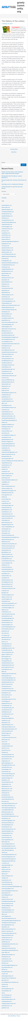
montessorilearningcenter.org (9, 933)
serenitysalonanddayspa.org (9, 222)
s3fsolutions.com (6, 348)
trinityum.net (5, 897)
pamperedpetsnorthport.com (9, 407)
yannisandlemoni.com (7, 399)
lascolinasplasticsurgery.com (9, 848)
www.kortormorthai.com (8, 822)
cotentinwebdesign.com (8, 324)
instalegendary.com (7, 260)
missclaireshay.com (7, 205)
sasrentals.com (5, 433)
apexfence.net (5, 1007)
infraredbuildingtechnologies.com (10, 337)
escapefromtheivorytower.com (9, 352)
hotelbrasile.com (6, 311)
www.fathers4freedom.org (8, 805)
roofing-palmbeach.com (8, 358)
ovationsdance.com (7, 465)
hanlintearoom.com (6, 958)
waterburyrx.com (6, 720)
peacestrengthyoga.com (8, 814)
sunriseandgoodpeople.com (8, 677)
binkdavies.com (5, 565)
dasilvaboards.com (6, 550)
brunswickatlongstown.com (8, 626)
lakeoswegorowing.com (7, 976)
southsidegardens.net (7, 895)
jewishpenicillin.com (7, 456)
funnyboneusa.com (6, 686)
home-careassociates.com (8, 486)
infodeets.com (5, 218)
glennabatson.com (6, 552)
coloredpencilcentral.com (8, 365)
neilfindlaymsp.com (6, 712)
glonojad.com (5, 592)
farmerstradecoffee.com (8, 775)
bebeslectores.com (6, 330)
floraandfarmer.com (7, 345)
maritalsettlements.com (7, 663)
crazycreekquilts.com (7, 563)
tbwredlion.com (5, 927)
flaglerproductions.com (7, 556)
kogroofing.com (5, 290)
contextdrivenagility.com (8, 607)
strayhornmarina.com (7, 554)
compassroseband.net (7, 746)
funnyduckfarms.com (7, 961)
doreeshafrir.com (6, 601)
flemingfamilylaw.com (7, 971)
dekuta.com (5, 873)
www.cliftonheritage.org (8, 850)
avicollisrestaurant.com (7, 714)
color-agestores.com (7, 494)
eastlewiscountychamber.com (9, 543)
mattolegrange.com (6, 646)
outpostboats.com (6, 503)
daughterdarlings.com (7, 216)
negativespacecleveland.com (9, 673)
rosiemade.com (5, 409)
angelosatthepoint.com (7, 724)
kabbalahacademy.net (7, 426)
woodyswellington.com (7, 905)
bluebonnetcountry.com (8, 277)
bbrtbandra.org (5, 275)
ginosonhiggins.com (7, 658)
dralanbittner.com (6, 397)
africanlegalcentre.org (7, 582)
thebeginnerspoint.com (7, 524)
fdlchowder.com (6, 841)
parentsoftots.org (6, 771)
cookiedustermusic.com (8, 688)
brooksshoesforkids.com (8, 754)
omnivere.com (5, 230)
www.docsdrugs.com (7, 837)
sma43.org (4, 852)
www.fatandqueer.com (7, 824)
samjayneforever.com (7, 937)
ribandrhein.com (6, 467)
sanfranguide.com (6, 528)
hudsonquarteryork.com (8, 912)
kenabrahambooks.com (7, 569)
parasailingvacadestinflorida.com (10, 950)
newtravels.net (5, 245)
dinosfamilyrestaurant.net (8, 335)
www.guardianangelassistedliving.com (11, 920)
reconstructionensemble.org (9, 690)
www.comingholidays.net (8, 526)
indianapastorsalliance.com (8, 726)
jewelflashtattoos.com (7, 271)
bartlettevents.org (6, 316)
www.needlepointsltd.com (8, 843)
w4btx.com (4, 422)
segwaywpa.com (6, 761)
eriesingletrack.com (6, 405)
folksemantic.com (6, 386)
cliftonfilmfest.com (6, 367)
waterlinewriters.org (7, 767)
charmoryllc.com (6, 531)
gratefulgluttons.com (7, 509)
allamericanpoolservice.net (8, 454)
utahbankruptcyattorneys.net (9, 375)
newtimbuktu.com (6, 235)
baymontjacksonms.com (8, 667)
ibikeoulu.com (5, 609)
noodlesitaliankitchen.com (8, 264)
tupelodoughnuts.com (7, 411)
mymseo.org (5, 984)
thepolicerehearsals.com (8, 539)
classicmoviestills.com (7, 518)
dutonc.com (5, 641)
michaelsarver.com (6, 437)
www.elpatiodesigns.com (8, 910)
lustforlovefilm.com (6, 575)
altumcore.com (5, 748)
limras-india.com (6, 207)
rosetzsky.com (5, 590)
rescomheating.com (7, 995)
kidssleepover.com (6, 243)
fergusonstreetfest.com (7, 935)
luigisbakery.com (6, 867)
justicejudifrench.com (7, 616)
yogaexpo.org (5, 484)
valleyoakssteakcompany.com (9, 729)
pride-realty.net (5, 952)
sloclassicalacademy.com (8, 548)
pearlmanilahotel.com (7, 282)
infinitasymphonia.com (7, 580)
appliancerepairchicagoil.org (9, 256)
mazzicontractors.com (7, 899)
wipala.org (4, 497)
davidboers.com (6, 780)
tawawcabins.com (6, 384)
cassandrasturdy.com (7, 514)
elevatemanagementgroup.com (9, 965)
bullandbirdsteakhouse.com (8, 846)
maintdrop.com (5, 284)
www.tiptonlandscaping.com (9, 858)
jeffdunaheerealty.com (7, 812)
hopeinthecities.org (6, 507)
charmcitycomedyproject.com (9, 603)
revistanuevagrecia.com (8, 594)
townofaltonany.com (7, 669)
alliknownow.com (6, 541)
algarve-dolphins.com (7, 654)
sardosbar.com (5, 388)
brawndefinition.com (7, 558)
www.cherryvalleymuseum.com (9, 322)
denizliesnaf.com (6, 735)
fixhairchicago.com (6, 733)
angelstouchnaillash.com (8, 424)
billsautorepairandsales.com (9, 929)
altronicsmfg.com (6, 237)
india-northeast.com (7, 356)
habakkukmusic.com (7, 790)
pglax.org (4, 671)
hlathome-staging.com (7, 441)
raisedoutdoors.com (7, 371)
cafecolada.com (6, 520)
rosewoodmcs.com (6, 880)
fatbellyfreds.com (6, 907)
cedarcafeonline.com (7, 224)
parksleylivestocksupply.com (9, 490)
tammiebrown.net (6, 639)
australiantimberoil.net (7, 333)
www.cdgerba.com (6, 916)
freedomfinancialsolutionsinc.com (10, 816)
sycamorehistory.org (7, 882)
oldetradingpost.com (7, 326)
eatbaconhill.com (6, 239)
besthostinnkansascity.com (8, 999)
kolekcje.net (5, 469)
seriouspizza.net (6, 743)
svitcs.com (4, 741)
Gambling (4, 23)
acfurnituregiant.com (7, 226)
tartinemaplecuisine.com (8, 628)
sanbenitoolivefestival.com (8, 516)
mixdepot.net (5, 878)
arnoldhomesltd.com (7, 362)
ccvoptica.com (5, 863)
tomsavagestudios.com (7, 458)
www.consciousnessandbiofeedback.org (12, 886)
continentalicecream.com (8, 560)
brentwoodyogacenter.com (8, 856)
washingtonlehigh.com (7, 865)
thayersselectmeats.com (8, 756)
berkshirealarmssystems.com (9, 392)
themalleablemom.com (7, 620)
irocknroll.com (5, 377)
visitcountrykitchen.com (8, 652)
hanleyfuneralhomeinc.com (8, 416)
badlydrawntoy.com (7, 786)
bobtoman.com (5, 286)
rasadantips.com (6, 233)
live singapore (16, 27)
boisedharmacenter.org (7, 492)
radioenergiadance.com (7, 294)
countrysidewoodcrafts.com (9, 254)
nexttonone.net (5, 792)
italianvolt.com (5, 390)
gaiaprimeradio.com (7, 637)
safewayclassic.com (7, 252)
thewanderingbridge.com (8, 618)
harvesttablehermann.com (8, 339)
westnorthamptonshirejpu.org (9, 309)
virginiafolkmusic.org (7, 462)
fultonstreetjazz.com (7, 313)
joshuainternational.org (7, 797)
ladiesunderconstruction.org (9, 328)
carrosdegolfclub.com (7, 341)
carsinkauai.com (6, 946)
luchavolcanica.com (7, 694)
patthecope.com (6, 739)
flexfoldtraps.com (6, 818)
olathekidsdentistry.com (8, 414)
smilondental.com (6, 428)
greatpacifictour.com (7, 703)
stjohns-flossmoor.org (7, 684)
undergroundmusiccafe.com (9, 1003)
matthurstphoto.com (7, 939)
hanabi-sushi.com (6, 869)
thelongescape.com (7, 643)
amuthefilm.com (6, 573)
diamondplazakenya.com (8, 924)
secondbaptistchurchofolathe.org (10, 982)
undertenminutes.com (7, 228)
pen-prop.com (5, 801)
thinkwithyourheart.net (7, 373)
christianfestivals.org (7, 650)
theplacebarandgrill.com (8, 718)
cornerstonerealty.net (7, 884)
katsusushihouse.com (7, 584)
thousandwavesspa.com (8, 707)
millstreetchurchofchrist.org (8, 948)
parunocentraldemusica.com (9, 918)
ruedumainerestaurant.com (8, 588)
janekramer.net (5, 631)
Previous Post (13, 149)
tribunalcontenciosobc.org (8, 546)
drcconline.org (5, 716)
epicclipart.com (5, 279)
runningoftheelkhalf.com (8, 809)
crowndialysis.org (6, 450)
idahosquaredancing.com (8, 382)
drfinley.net (4, 969)
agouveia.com (5, 980)
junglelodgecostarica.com (8, 648)
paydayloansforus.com (7, 247)
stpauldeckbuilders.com (7, 831)
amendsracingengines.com (8, 820)
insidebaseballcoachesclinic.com (10, 944)
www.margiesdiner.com (7, 839)
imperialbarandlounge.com (8, 369)
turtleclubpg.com (6, 701)
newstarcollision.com (7, 431)
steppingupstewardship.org (8, 861)
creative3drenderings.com (8, 773)
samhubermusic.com (7, 1005)
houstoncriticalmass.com (8, 535)
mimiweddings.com (6, 997)
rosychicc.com (5, 501)
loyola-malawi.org (6, 499)
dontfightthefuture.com (7, 360)
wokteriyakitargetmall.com (8, 443)
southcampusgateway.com (8, 301)
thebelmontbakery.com (7, 250)
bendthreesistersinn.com (8, 682)
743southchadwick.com (8, 354)
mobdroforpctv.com (7, 511)
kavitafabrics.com (6, 692)
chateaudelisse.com (7, 303)
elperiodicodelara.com (7, 209)
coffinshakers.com (6, 611)
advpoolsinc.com (6, 722)
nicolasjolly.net (5, 577)
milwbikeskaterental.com (8, 665)
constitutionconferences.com (9, 737)
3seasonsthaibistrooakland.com (10, 479)
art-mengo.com (5, 635)
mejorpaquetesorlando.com (8, 418)
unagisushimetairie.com (7, 269)
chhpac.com (5, 986)
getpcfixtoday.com (6, 273)
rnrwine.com (5, 973)
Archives (4, 191)
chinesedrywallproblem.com (9, 680)
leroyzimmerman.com (7, 967)
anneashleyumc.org (7, 826)
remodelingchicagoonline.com (9, 854)
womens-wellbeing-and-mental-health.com (12, 460)
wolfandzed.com (6, 871)
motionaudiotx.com (6, 990)
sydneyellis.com (6, 448)
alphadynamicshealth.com (8, 954)
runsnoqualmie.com (6, 835)
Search (3, 162)
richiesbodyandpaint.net (8, 211)
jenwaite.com (5, 963)
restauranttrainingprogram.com (9, 452)
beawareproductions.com (8, 605)
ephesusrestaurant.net (7, 903)
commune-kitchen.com (7, 571)
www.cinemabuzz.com (7, 875)
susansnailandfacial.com (8, 799)
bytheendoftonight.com (7, 505)
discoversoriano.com (7, 522)
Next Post (14, 152)
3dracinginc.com (6, 533)
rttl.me (3, 993)
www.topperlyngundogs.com (9, 807)
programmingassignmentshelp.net (10, 241)
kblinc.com (4, 403)
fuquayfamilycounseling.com (9, 978)
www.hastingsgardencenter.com (10, 890)
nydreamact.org (6, 267)
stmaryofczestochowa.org (8, 614)
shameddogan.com (6, 769)
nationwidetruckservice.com (9, 699)
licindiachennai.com (7, 213)
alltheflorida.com (6, 941)
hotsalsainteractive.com (8, 220)
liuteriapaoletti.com (6, 675)
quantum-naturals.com (7, 931)
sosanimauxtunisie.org (7, 288)
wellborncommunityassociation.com (11, 305)
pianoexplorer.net (6, 892)
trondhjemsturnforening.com (9, 922)
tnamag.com (5, 752)
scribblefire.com (6, 482)
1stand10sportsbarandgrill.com (9, 420)
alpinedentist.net (6, 292)
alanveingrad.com (6, 656)
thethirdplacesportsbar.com (8, 901)
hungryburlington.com (7, 624)
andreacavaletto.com (7, 488)
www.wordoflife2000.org (8, 379)
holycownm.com (6, 697)
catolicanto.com (6, 471)
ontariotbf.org (5, 258)
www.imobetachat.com (7, 782)
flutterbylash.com (6, 956)
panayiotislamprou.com (7, 299)
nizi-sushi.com (5, 633)
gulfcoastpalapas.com (7, 763)
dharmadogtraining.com (8, 988)
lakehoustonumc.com (7, 788)
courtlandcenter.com (7, 709)
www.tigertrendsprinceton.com (9, 803)
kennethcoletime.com (7, 622)
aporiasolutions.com (7, 758)
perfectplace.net (6, 477)
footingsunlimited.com (7, 833)
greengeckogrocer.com (7, 439)
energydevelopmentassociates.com (11, 343)
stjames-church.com (7, 597)
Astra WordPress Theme (14, 1015)
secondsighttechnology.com (9, 435)
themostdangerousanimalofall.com (10, 537)
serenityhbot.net (6, 795)
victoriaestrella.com (7, 705)
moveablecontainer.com (8, 318)
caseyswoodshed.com (7, 731)
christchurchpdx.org (7, 567)
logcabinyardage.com (7, 778)
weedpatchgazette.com (8, 401)
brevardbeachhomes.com (8, 350)
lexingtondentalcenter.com (8, 445)
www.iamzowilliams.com (8, 888)
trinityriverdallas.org (7, 475)
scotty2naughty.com (7, 599)
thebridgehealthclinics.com (8, 765)
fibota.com (4, 914)
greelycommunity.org (20, 7)
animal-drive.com (6, 750)
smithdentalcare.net (7, 1001)
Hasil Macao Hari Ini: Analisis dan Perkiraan (12, 184)
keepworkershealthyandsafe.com (10, 262)
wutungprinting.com (7, 660)
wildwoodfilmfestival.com (8, 307)
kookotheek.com (6, 296)
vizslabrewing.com (6, 394)
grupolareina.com (6, 320)
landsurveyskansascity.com (9, 829)
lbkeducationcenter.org (7, 473)
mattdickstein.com (6, 784)
